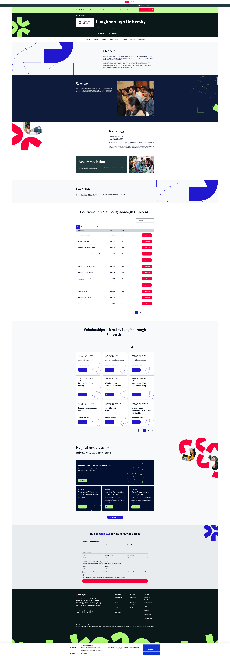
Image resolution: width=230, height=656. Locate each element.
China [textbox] (84, 568)
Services (107, 9)
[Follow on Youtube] (87, 612)
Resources (122, 9)
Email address (86, 550)
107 (148, 312)
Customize (150, 649)
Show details (84, 653)
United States (118, 612)
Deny (151, 653)
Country (85, 566)
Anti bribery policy (148, 599)
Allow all (151, 646)
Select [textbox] (106, 552)
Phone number (130, 544)
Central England (101, 33)
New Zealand (118, 609)
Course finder (101, 9)
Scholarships (132, 604)
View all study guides (114, 517)
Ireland (116, 607)
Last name (107, 544)
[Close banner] (162, 644)
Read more (82, 480)
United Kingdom (118, 597)
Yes (127, 1)
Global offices (147, 597)
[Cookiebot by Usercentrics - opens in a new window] (73, 654)
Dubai (116, 604)
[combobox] (129, 547)
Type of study (86, 555)
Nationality (107, 550)
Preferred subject (109, 555)
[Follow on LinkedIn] (78, 612)
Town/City (107, 566)
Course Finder (133, 597)
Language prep (115, 9)
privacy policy (144, 571)
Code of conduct (148, 602)
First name (85, 544)
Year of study (130, 550)
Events (128, 9)
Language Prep (133, 602)
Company (134, 9)
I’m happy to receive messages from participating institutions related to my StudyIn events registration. (104, 577)
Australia (117, 599)
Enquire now (147, 235)
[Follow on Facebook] (83, 612)
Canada (116, 602)
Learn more (83, 370)
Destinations (93, 9)
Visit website (114, 33)
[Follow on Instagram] (92, 612)
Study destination (131, 555)
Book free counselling (145, 10)
